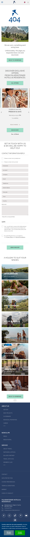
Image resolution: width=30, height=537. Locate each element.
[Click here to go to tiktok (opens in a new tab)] (15, 515)
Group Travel (7, 448)
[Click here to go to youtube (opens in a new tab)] (26, 515)
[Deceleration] (15, 272)
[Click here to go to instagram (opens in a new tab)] (9, 515)
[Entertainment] (15, 303)
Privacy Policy (9, 237)
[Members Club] (28, 2)
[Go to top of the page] (15, 400)
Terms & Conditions (20, 237)
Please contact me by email (11, 162)
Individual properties (10, 419)
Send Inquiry (15, 247)
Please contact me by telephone (12, 158)
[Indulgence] (15, 287)
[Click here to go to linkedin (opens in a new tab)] (15, 520)
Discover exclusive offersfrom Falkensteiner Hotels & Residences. (15, 77)
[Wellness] (15, 383)
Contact (4, 474)
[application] (15, 529)
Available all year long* (15, 109)
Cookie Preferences (8, 482)
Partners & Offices (9, 452)
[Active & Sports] (15, 319)
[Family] (15, 335)
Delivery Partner (8, 455)
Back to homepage (15, 60)
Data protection (7, 478)
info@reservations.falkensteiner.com (12, 510)
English (25, 2)
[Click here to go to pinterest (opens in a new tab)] (20, 515)
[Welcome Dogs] (15, 351)
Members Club (7, 462)
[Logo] (15, 2)
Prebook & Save (15, 112)
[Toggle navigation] (2, 2)
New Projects (7, 413)
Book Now (15, 130)
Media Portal (7, 439)
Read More (14, 124)
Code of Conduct (7, 493)
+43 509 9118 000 (7, 508)
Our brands (7, 416)
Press (5, 436)
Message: (4, 204)
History (5, 409)
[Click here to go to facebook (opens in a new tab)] (4, 515)
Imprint (4, 489)
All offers (15, 83)
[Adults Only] (15, 367)
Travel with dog (8, 459)
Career (5, 423)
